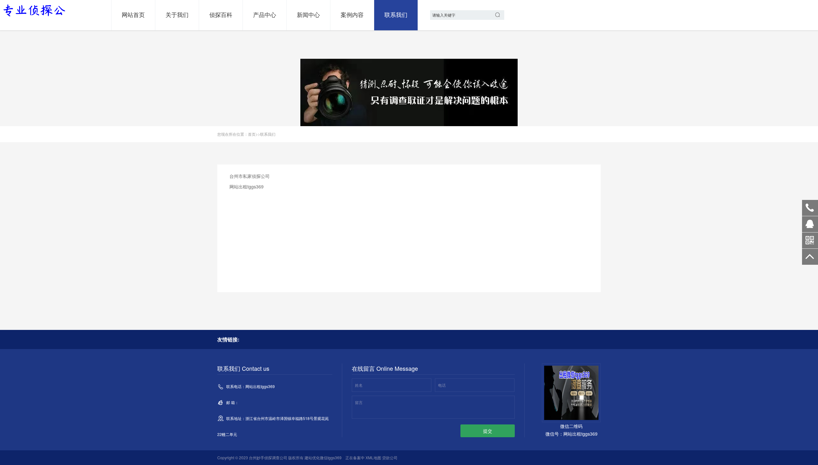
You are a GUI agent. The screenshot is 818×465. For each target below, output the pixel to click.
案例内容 (352, 14)
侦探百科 (220, 14)
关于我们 (177, 14)
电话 (442, 385)
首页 (252, 134)
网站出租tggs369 (810, 208)
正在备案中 (355, 457)
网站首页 (133, 14)
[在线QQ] (810, 226)
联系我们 (395, 14)
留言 (359, 402)
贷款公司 (389, 457)
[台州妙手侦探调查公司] (33, 10)
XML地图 (373, 457)
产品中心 (264, 14)
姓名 (359, 385)
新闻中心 (308, 14)
